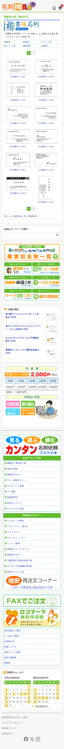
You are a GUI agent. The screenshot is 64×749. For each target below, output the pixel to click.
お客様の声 (9, 641)
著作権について (9, 728)
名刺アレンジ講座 (12, 652)
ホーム (9, 216)
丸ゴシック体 (10, 46)
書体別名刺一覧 (20, 216)
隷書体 (45, 46)
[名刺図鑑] (19, 8)
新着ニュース (10, 647)
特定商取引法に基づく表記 (15, 717)
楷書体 (7, 42)
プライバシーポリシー (12, 723)
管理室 (7, 663)
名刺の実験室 (10, 657)
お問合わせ (7, 734)
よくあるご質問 (11, 636)
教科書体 (27, 46)
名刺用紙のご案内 (12, 631)
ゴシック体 (46, 42)
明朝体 (26, 42)
